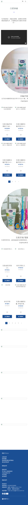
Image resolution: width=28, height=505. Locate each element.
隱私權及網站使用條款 (8, 460)
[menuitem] (9, 182)
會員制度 (4, 476)
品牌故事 (4, 457)
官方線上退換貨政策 (7, 471)
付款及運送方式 (6, 473)
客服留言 (4, 484)
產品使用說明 (5, 462)
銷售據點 (4, 458)
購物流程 (4, 469)
